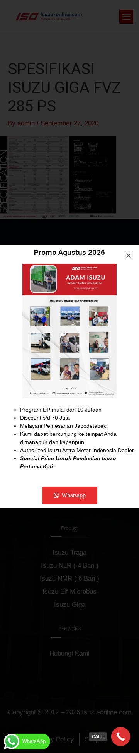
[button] (128, 255)
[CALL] (121, 736)
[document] (69, 376)
